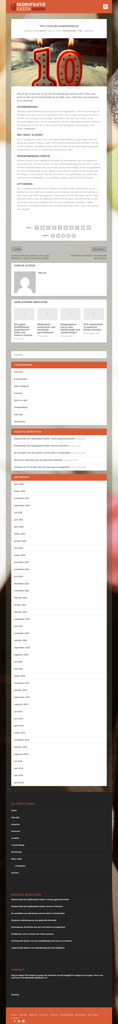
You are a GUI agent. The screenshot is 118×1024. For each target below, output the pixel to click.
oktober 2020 (20, 640)
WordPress (71, 1011)
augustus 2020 (21, 654)
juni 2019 (18, 718)
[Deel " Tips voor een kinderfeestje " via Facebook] (37, 228)
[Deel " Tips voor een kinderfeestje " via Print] (89, 228)
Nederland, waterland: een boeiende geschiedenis (46, 328)
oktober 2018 (20, 747)
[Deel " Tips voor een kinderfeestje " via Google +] (48, 228)
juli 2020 (18, 661)
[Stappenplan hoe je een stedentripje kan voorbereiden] (70, 314)
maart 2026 (19, 491)
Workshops (19, 421)
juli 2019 (18, 711)
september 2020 (22, 647)
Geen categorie (21, 386)
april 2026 (19, 484)
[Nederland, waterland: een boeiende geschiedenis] (47, 314)
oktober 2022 (20, 597)
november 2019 (21, 683)
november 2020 (21, 633)
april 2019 (19, 725)
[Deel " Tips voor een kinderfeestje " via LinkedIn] (65, 228)
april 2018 (19, 782)
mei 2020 (18, 668)
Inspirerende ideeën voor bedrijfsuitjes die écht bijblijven (38, 947)
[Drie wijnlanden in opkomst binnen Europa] (94, 314)
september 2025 (22, 505)
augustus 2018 (21, 754)
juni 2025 (18, 519)
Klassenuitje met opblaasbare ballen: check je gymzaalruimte (44, 438)
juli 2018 (18, 761)
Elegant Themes (34, 1011)
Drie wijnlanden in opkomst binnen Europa (93, 327)
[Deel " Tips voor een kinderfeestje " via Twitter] (42, 228)
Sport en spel (20, 400)
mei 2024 (18, 548)
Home (14, 810)
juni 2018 (18, 768)
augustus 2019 (21, 704)
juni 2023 (18, 576)
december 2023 (21, 562)
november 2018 (21, 739)
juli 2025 (18, 512)
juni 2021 (18, 626)
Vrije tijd (18, 414)
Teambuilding (20, 407)
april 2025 (19, 526)
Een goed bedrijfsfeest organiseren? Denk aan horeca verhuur (23, 330)
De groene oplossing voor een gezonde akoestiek (38, 460)
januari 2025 (20, 541)
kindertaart (29, 128)
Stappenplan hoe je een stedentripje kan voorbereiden (70, 328)
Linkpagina (20, 865)
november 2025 (21, 498)
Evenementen (69, 30)
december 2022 (21, 583)
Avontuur (18, 371)
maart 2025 (19, 533)
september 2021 (22, 619)
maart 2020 (19, 675)
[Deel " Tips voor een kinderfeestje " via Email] (83, 228)
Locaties (18, 393)
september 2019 (22, 697)
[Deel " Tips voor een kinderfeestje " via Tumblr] (54, 228)
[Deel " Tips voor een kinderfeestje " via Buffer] (71, 228)
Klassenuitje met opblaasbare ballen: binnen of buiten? (41, 445)
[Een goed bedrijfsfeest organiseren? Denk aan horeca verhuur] (24, 314)
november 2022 (21, 590)
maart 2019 (19, 732)
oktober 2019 (20, 690)
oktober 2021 (20, 612)
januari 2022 (20, 604)
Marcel (42, 30)
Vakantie (15, 824)
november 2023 (21, 569)
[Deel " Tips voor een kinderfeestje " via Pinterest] (60, 228)
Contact (15, 872)
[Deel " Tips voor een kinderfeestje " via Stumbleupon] (77, 228)
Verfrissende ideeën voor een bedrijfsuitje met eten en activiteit (41, 941)
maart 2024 (19, 555)
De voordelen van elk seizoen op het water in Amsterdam (42, 452)
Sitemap (15, 994)
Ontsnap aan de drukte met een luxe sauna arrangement (42, 467)
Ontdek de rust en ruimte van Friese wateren (32, 934)
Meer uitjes (16, 859)
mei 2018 (18, 775)
